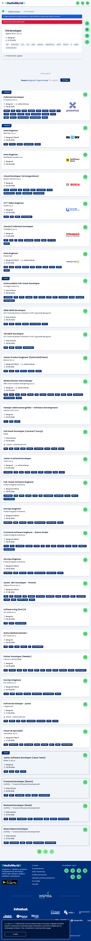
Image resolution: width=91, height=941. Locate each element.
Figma (35, 795)
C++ (6, 421)
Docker (26, 190)
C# (11, 240)
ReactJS (48, 472)
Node (6, 190)
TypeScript (41, 190)
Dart (42, 670)
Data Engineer (11, 130)
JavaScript (8, 297)
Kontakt (35, 884)
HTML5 (34, 472)
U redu (15, 934)
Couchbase (36, 114)
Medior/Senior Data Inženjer (18, 380)
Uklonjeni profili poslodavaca (43, 878)
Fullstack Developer (14, 97)
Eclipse (25, 324)
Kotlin (55, 670)
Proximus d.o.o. (10, 100)
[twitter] (87, 29)
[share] (87, 42)
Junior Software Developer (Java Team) (25, 757)
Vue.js (54, 448)
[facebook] (87, 23)
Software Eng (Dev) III (15, 609)
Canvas (60, 546)
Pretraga (65, 80)
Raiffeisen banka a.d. (13, 157)
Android (12, 670)
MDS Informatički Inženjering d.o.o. (19, 383)
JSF (17, 771)
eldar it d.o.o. (10, 760)
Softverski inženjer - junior (17, 703)
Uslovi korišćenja (38, 872)
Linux (6, 217)
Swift (48, 670)
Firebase (63, 670)
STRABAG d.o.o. (10, 229)
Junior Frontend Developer (17, 458)
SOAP (23, 394)
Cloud (53, 114)
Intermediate (35, 117)
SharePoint (13, 744)
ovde (49, 928)
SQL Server (40, 596)
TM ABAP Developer (14, 333)
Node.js (13, 190)
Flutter (71, 670)
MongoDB (80, 297)
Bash (17, 217)
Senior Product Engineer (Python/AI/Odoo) (26, 357)
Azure (39, 267)
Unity (11, 623)
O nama (35, 865)
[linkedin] (87, 36)
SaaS (23, 448)
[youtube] (79, 870)
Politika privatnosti (39, 875)
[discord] (72, 877)
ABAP (11, 324)
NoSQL (52, 111)
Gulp (55, 472)
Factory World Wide (13, 659)
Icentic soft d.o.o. (11, 410)
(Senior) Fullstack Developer (18, 226)
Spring (28, 495)
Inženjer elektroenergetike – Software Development (31, 407)
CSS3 (40, 472)
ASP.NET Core (22, 599)
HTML (24, 111)
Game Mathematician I (15, 633)
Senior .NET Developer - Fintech (20, 582)
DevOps (45, 114)
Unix (17, 394)
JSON (49, 297)
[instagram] (72, 870)
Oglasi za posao (14, 12)
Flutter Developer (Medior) (18, 656)
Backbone (8, 522)
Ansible (19, 694)
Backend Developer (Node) (18, 805)
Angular (31, 111)
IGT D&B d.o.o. (10, 612)
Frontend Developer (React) (18, 781)
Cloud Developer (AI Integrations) (21, 176)
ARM (27, 114)
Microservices (23, 117)
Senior (45, 117)
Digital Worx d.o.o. (13, 33)
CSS (18, 111)
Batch (20, 144)
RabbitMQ (50, 596)
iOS (6, 670)
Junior (17, 421)
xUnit (13, 599)
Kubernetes (29, 144)
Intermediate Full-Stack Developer (22, 283)
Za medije (36, 881)
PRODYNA (8, 256)
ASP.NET (18, 596)
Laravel (29, 448)
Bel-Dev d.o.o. (10, 133)
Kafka (18, 193)
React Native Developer (16, 828)
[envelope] (79, 877)
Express (53, 819)
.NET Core (51, 240)
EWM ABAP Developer (15, 310)
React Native (38, 843)
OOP (20, 240)
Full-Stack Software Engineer (19, 482)
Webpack (82, 546)
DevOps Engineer (12, 508)
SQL (13, 111)
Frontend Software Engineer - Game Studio (26, 532)
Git (58, 111)
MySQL (7, 111)
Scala (45, 267)
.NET (6, 240)
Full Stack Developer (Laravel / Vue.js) (23, 431)
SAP (6, 324)
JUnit (6, 114)
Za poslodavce (38, 869)
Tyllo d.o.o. (8, 461)
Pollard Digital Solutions (14, 484)
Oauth (7, 599)
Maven (13, 114)
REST (33, 190)
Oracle (45, 111)
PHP (6, 448)
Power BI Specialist (13, 730)
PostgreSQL (48, 495)
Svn (48, 546)
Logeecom (8, 706)
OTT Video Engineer (14, 203)
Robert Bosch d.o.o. (12, 179)
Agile (6, 117)
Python (12, 144)
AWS (32, 267)
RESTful (13, 117)
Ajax (21, 472)
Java (38, 111)
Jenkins (20, 114)
